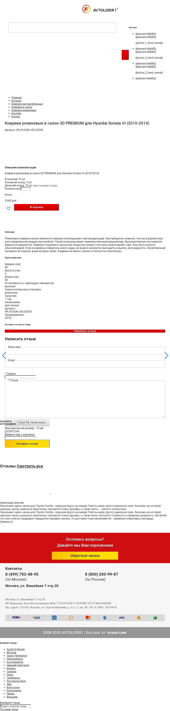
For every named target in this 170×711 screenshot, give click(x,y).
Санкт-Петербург (17, 655)
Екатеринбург (15, 662)
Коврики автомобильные (27, 104)
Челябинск (13, 677)
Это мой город (9, 709)
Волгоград (13, 687)
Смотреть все (30, 466)
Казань (11, 668)
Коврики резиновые (23, 110)
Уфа (9, 684)
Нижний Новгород (18, 665)
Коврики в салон (21, 107)
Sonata (15, 116)
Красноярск (14, 690)
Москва (11, 652)
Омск (10, 674)
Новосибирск (15, 658)
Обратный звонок (85, 555)
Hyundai (16, 113)
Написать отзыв (85, 331)
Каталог (16, 100)
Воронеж (12, 696)
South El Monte (16, 649)
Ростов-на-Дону (16, 681)
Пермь (11, 693)
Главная (16, 97)
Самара (11, 671)
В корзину (36, 207)
